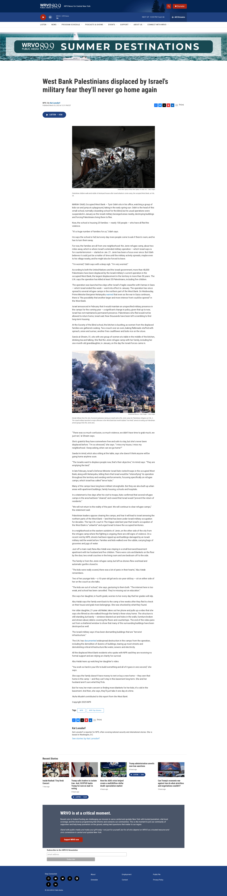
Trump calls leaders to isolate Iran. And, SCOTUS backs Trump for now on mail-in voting (84, 784)
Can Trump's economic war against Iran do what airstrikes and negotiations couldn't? (171, 783)
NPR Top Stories (95, 710)
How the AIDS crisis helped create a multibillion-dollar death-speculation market (112, 783)
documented (90, 640)
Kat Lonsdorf (55, 103)
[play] (43, 17)
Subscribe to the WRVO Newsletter (62, 850)
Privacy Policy (158, 880)
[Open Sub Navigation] (48, 25)
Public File (156, 874)
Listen (43, 25)
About (93, 874)
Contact (125, 880)
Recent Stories (50, 758)
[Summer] (113, 46)
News (54, 25)
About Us (138, 25)
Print (181, 104)
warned (109, 294)
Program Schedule (71, 25)
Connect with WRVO (156, 25)
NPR (81, 710)
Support (124, 25)
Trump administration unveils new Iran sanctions (141, 764)
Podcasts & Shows (94, 25)
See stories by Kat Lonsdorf (85, 738)
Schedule (94, 880)
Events (111, 25)
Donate (180, 6)
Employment (126, 874)
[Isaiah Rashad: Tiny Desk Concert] (56, 769)
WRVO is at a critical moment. (85, 813)
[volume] (50, 17)
